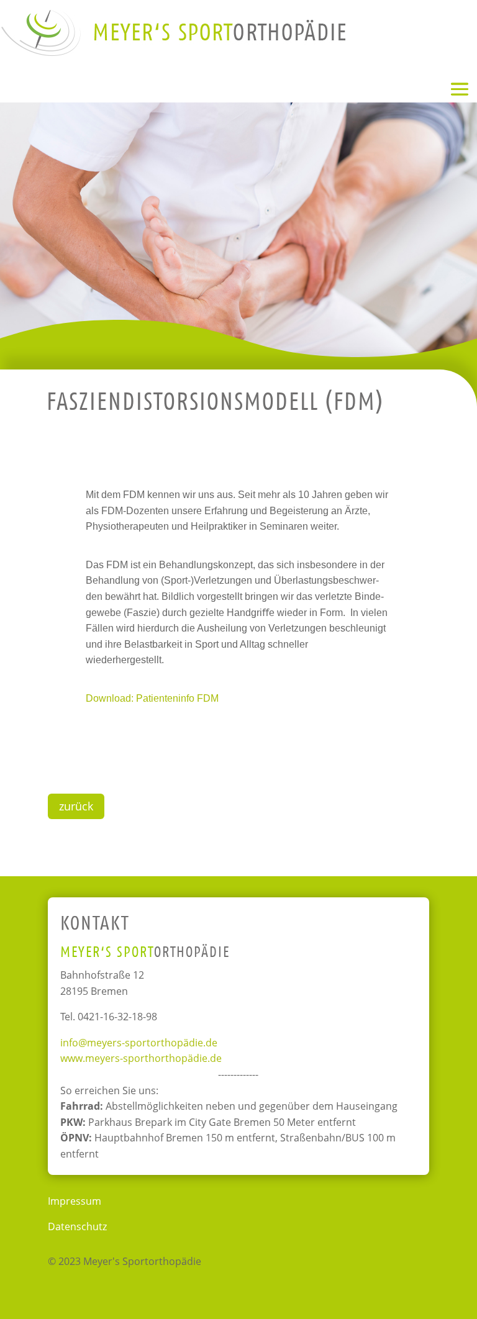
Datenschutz (77, 1226)
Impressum (74, 1201)
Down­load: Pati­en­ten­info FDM (152, 698)
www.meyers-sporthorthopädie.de (141, 1058)
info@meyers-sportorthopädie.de (138, 1042)
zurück (76, 806)
